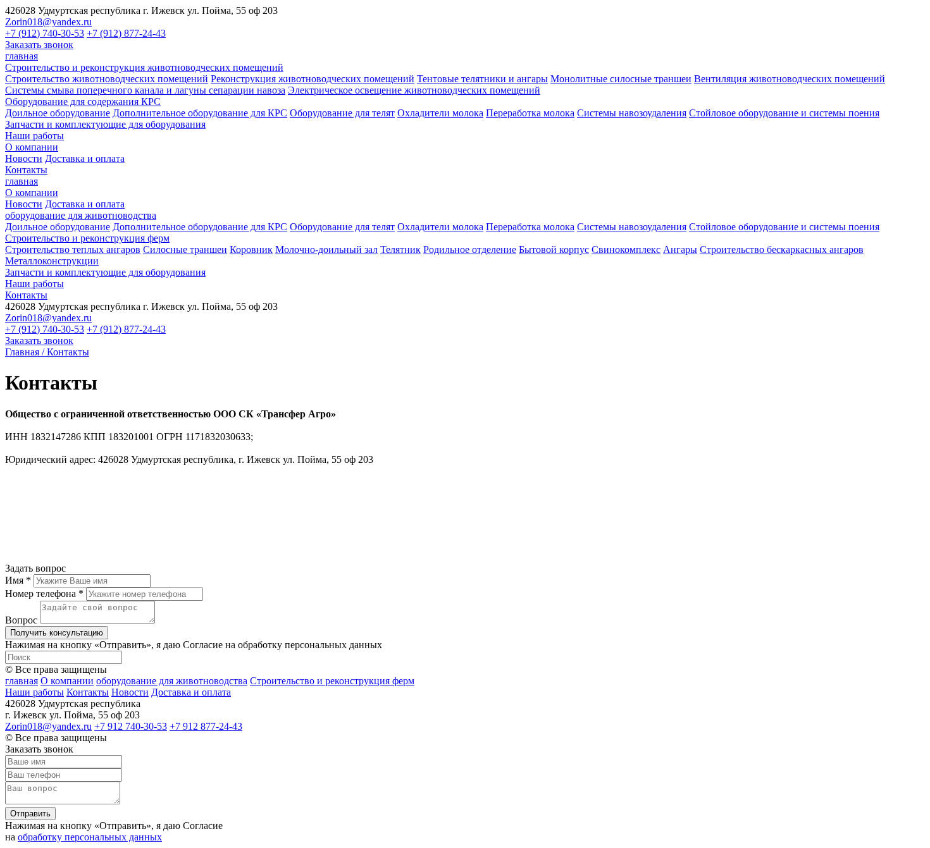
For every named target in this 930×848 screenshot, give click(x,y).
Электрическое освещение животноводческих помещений (414, 90)
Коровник (251, 249)
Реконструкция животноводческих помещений (312, 78)
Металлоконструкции (52, 260)
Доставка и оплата (85, 158)
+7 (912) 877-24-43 (126, 33)
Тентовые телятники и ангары (482, 78)
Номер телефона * (44, 593)
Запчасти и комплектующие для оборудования (105, 124)
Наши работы (34, 135)
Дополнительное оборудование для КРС (200, 113)
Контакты (26, 169)
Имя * (18, 580)
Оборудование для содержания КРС (83, 101)
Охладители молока (440, 113)
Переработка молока (530, 113)
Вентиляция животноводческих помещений (789, 78)
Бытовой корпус (554, 249)
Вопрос (21, 620)
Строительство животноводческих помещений (106, 78)
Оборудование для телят (342, 113)
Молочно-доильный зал (326, 249)
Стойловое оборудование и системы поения (784, 113)
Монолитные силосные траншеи (620, 78)
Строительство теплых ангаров (72, 249)
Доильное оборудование (57, 113)
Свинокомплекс (626, 249)
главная (21, 56)
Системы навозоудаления (631, 113)
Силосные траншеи (185, 249)
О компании (31, 147)
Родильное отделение (469, 249)
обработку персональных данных (90, 837)
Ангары (680, 249)
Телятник (400, 249)
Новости (23, 158)
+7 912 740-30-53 (130, 726)
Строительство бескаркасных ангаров (782, 249)
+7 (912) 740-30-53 (44, 33)
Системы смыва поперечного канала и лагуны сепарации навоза (145, 90)
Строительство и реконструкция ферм (87, 238)
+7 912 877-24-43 (206, 726)
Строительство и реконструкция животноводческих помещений (144, 67)
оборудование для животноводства (80, 215)
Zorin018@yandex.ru (48, 21)
